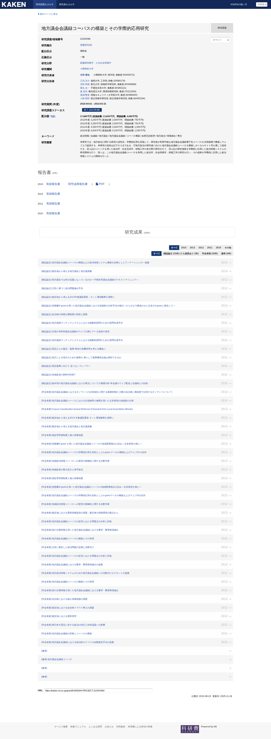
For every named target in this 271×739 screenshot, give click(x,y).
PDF (101, 184)
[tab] (137, 232)
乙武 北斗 (85, 80)
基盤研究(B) (86, 45)
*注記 (52, 116)
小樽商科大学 (86, 68)
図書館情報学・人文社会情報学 (95, 63)
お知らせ (109, 726)
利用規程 (120, 726)
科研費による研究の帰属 (140, 726)
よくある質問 (95, 726)
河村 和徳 (85, 84)
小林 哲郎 (85, 98)
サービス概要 (61, 726)
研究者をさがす (67, 4)
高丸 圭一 (85, 88)
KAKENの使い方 (239, 4)
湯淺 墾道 (85, 95)
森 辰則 (83, 91)
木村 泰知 (85, 75)
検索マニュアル (78, 726)
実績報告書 (53, 184)
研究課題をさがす (45, 4)
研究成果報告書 (78, 184)
